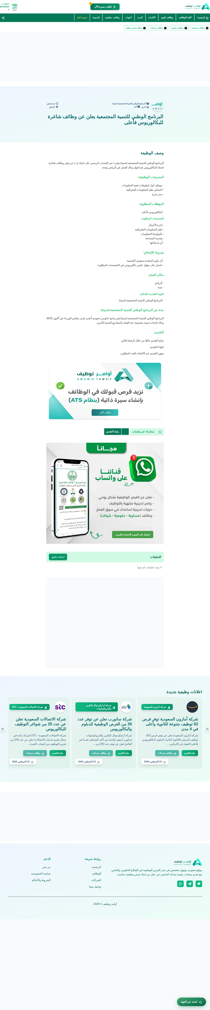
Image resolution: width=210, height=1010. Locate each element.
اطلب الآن (105, 412)
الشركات (96, 880)
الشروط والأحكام (41, 880)
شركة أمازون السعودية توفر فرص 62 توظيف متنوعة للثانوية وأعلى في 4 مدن (170, 724)
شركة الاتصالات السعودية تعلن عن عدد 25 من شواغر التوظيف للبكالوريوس (40, 724)
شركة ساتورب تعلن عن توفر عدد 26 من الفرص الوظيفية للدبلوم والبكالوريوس (105, 724)
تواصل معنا (95, 886)
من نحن (46, 867)
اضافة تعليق (58, 556)
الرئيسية (96, 867)
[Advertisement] (111, 57)
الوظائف (96, 873)
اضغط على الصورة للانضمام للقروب (132, 534)
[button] (3, 18)
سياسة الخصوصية (41, 873)
